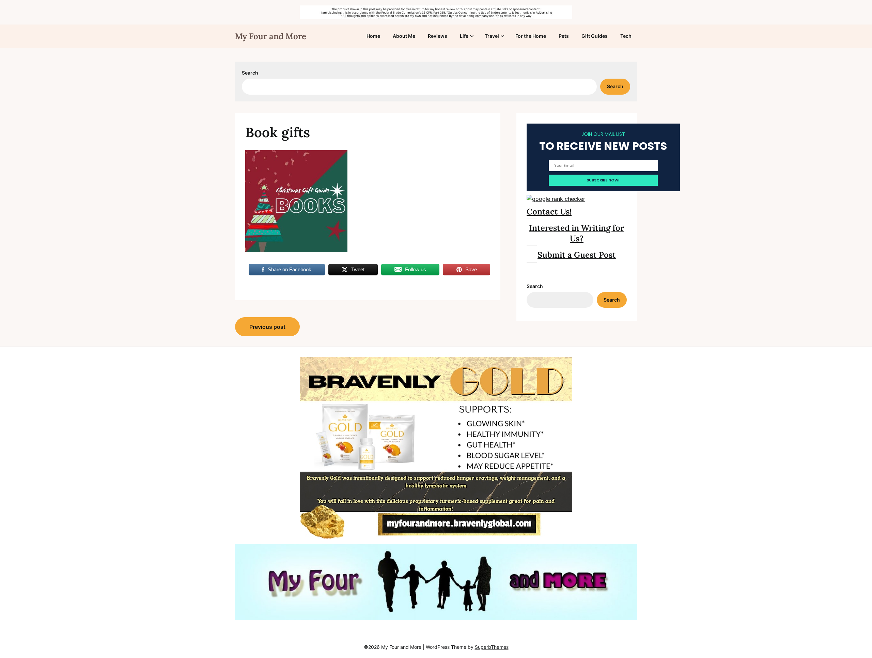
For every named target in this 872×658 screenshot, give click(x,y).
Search (250, 73)
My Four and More (270, 36)
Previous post (267, 326)
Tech (626, 36)
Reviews (437, 36)
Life (464, 36)
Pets (564, 36)
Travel (492, 36)
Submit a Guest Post (577, 255)
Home (373, 36)
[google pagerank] (556, 198)
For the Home (530, 36)
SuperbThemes (492, 647)
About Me (404, 36)
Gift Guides (594, 36)
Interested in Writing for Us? (576, 233)
